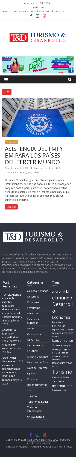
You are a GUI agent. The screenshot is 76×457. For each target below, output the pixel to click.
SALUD (31, 390)
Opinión (31, 373)
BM (24, 172)
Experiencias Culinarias (63, 329)
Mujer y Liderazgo (37, 356)
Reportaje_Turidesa (44, 168)
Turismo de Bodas (37, 401)
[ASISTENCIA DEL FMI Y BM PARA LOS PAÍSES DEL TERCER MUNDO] (38, 100)
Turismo (32, 396)
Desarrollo (33, 296)
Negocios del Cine (37, 362)
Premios (32, 379)
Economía (12, 142)
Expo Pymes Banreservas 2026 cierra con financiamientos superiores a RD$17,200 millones (12, 368)
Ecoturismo (33, 307)
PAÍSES (36, 172)
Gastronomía (34, 334)
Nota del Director (37, 368)
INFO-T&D (33, 339)
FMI (29, 172)
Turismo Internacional (62, 383)
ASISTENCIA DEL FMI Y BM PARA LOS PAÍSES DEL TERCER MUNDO (34, 155)
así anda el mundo (37, 291)
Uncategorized (35, 416)
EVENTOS (32, 313)
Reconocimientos (37, 384)
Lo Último (33, 351)
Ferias (30, 328)
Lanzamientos (35, 345)
